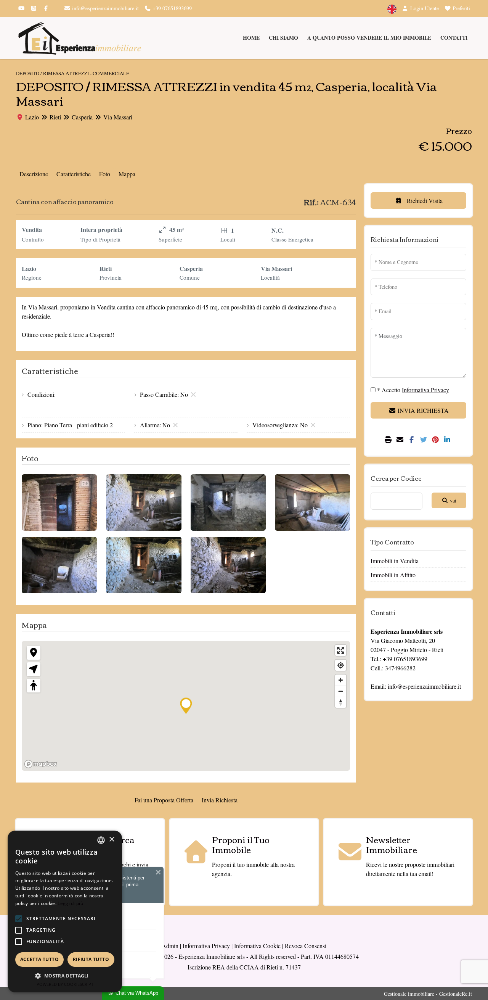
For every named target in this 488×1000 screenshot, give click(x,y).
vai (452, 500)
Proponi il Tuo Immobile (241, 844)
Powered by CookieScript (65, 984)
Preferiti (460, 8)
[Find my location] (340, 665)
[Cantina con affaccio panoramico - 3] (228, 502)
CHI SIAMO (283, 38)
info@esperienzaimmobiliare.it (105, 8)
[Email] (401, 440)
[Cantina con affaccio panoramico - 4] (312, 502)
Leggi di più (70, 903)
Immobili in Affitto (393, 575)
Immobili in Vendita (395, 561)
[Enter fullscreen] (340, 650)
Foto (104, 174)
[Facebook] (45, 8)
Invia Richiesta (220, 800)
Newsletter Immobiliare (391, 844)
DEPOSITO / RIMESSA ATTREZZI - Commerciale (72, 73)
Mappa (127, 174)
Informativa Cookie (257, 946)
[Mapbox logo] (41, 764)
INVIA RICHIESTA (422, 410)
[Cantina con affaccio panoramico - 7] (228, 565)
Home (251, 38)
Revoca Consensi (305, 946)
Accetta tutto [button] (39, 959)
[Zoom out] (340, 691)
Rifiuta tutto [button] (91, 959)
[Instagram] (33, 8)
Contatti (453, 38)
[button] (18, 918)
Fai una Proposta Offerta (164, 800)
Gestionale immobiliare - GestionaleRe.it (428, 993)
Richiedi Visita (424, 200)
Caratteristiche (73, 174)
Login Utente (424, 8)
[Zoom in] (340, 680)
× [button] (111, 839)
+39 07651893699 (171, 8)
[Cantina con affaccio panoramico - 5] (59, 565)
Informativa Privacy (206, 946)
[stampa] (389, 440)
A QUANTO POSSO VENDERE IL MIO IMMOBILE (369, 38)
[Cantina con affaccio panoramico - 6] (143, 565)
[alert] (65, 911)
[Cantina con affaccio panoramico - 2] (143, 502)
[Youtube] (21, 8)
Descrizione (33, 174)
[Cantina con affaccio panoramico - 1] (59, 502)
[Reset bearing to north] (340, 702)
